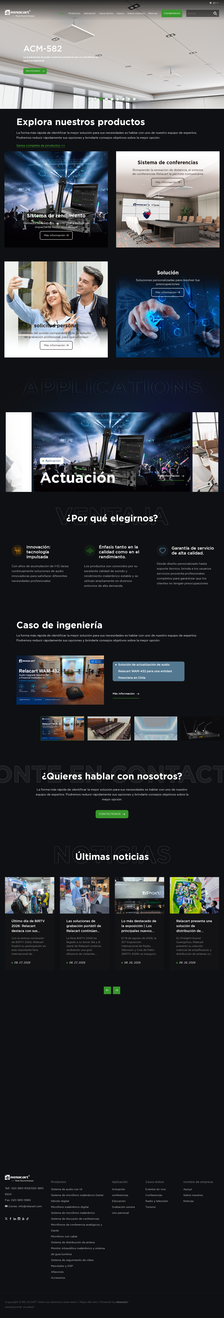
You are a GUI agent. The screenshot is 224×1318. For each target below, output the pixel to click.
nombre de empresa (198, 1182)
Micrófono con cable (64, 1236)
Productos (74, 13)
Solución (168, 272)
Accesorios (58, 1278)
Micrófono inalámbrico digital (70, 1207)
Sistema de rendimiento (56, 215)
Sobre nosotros (136, 13)
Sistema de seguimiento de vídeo (72, 1260)
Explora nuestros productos (80, 122)
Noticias (153, 13)
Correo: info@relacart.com (25, 1206)
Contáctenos (172, 13)
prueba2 (28, 1307)
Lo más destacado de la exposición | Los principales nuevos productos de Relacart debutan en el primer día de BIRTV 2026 (139, 926)
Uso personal (120, 1213)
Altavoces (57, 1272)
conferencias (120, 1195)
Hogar (61, 13)
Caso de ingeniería (59, 625)
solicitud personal (56, 325)
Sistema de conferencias (168, 162)
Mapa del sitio (88, 1302)
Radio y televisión (156, 1201)
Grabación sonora (123, 1207)
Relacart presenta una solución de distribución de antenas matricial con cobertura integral (194, 926)
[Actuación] (112, 452)
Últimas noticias (112, 856)
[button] (89, 99)
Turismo (150, 1207)
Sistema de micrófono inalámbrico (73, 1213)
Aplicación (90, 13)
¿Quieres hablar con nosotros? (112, 776)
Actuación (78, 477)
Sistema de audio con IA (66, 1189)
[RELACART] (19, 13)
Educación (119, 1201)
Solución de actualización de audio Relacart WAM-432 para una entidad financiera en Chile (145, 671)
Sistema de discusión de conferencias (75, 1219)
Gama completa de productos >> (40, 145)
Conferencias (153, 1195)
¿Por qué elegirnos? (112, 518)
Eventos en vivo (155, 1189)
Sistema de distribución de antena (73, 1242)
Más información (55, 235)
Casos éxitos (106, 13)
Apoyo (120, 13)
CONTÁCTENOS (110, 814)
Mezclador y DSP (62, 1266)
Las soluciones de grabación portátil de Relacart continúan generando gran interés (83, 926)
